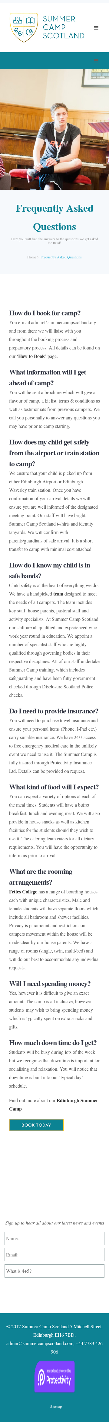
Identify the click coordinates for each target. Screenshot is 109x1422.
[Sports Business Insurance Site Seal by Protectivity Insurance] (54, 1376)
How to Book (31, 355)
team (58, 593)
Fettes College (23, 891)
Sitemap (56, 1406)
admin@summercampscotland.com (39, 1343)
